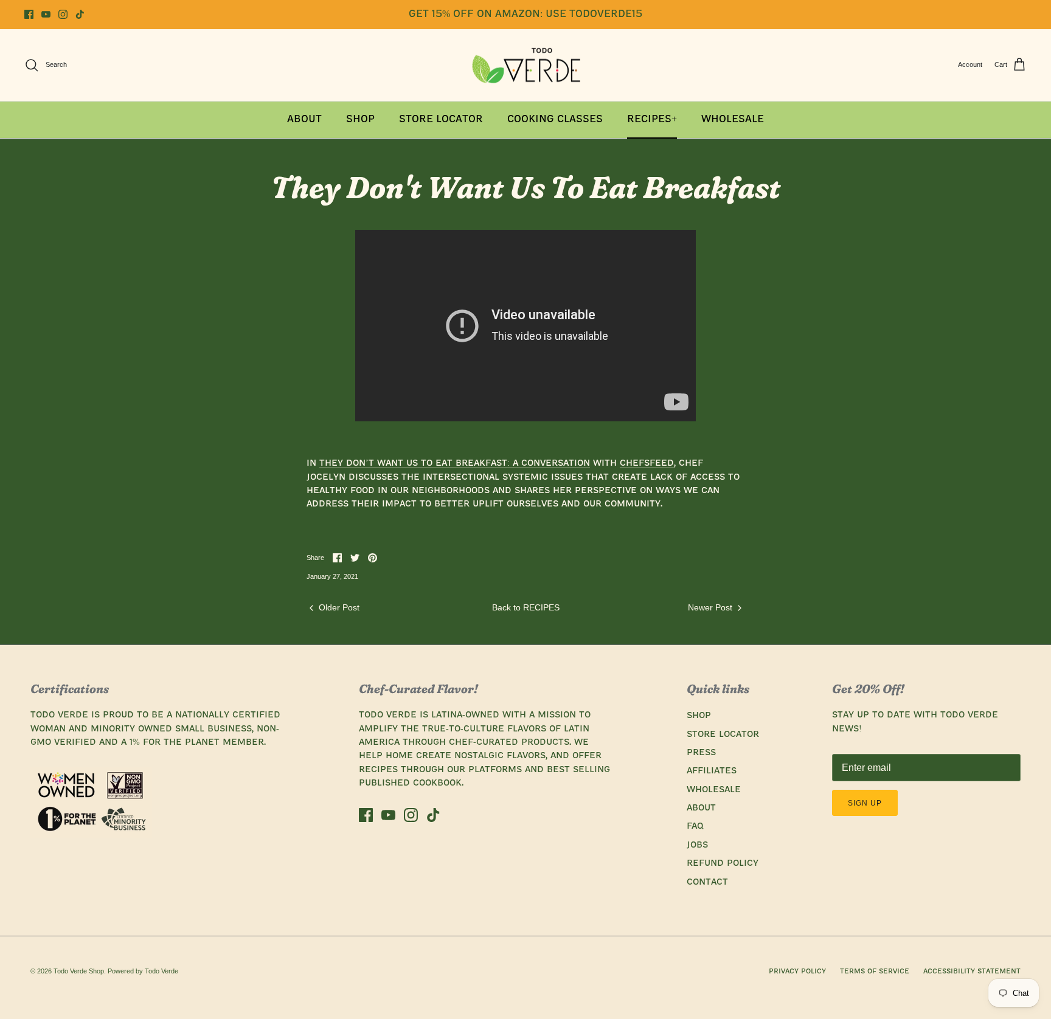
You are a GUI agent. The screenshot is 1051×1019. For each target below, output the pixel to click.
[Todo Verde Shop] (525, 65)
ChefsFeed (647, 463)
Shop (360, 119)
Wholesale (732, 119)
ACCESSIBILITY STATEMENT (972, 971)
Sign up (865, 803)
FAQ (695, 826)
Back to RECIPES (526, 607)
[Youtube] (45, 14)
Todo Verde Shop (79, 971)
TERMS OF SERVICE (874, 971)
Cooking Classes (555, 119)
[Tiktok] (80, 14)
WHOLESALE (714, 790)
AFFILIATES (712, 771)
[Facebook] (28, 14)
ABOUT (701, 808)
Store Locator (441, 119)
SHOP (699, 715)
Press (701, 752)
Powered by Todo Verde (143, 971)
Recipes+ (652, 119)
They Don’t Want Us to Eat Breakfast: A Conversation (454, 463)
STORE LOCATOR (723, 734)
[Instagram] (63, 14)
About (304, 119)
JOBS (697, 845)
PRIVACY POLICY (797, 971)
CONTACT (707, 882)
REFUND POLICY (722, 863)
